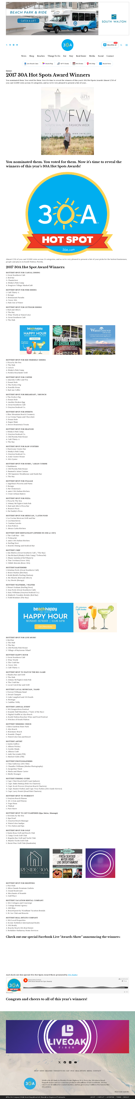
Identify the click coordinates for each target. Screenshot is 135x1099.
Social (100, 56)
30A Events (79, 63)
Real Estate (81, 56)
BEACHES (48, 1071)
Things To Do (54, 56)
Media (92, 56)
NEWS (42, 1071)
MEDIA (89, 1071)
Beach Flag (49, 63)
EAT (67, 1071)
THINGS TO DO (59, 1071)
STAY (72, 1071)
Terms (118, 1097)
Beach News (107, 63)
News (23, 56)
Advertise (110, 1097)
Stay (71, 56)
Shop (31, 56)
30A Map (92, 63)
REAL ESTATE (80, 1071)
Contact (110, 56)
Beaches (41, 56)
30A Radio (72, 975)
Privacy (126, 1097)
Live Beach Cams (32, 63)
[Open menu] (126, 45)
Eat (64, 56)
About (92, 1097)
